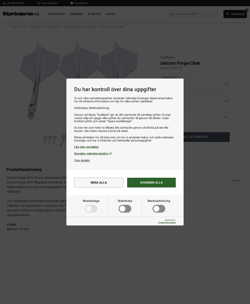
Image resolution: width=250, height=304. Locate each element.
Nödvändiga (91, 201)
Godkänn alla (151, 182)
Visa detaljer (82, 160)
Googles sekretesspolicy (91, 153)
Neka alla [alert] (99, 182)
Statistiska (125, 201)
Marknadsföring (159, 201)
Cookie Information (167, 222)
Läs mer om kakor (86, 147)
